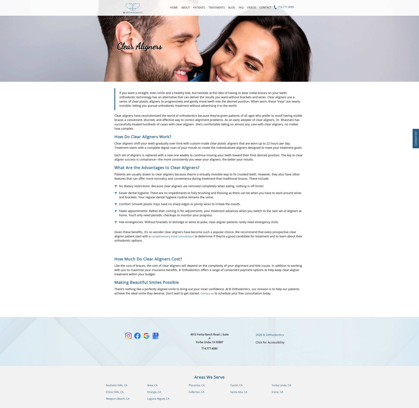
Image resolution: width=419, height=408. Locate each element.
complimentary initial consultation (172, 236)
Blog (231, 7)
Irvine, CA (277, 392)
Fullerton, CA (196, 392)
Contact (265, 7)
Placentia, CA (197, 385)
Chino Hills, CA (115, 392)
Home (174, 7)
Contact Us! (416, 138)
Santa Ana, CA (238, 392)
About (185, 7)
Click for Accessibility (270, 342)
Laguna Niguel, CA (158, 398)
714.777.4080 (285, 7)
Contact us (207, 293)
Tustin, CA (236, 385)
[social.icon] (128, 336)
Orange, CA (154, 392)
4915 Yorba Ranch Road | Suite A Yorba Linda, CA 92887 (209, 338)
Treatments (217, 7)
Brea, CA (152, 385)
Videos (251, 7)
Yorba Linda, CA (281, 385)
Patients (199, 7)
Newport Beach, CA (117, 398)
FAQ (241, 7)
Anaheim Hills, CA (116, 385)
